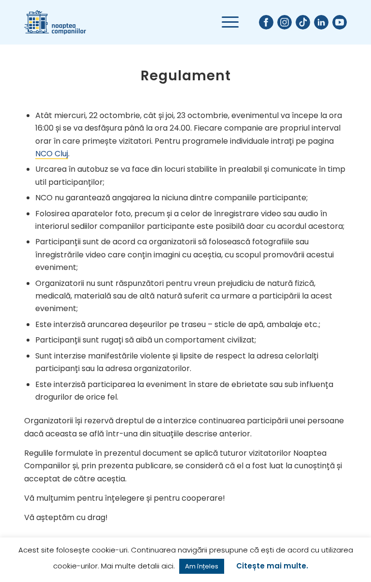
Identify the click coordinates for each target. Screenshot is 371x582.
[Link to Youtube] (339, 22)
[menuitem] (225, 22)
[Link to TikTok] (303, 22)
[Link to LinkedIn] (321, 22)
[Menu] (225, 22)
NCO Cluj (51, 153)
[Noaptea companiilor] (55, 22)
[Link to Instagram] (284, 22)
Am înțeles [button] (201, 566)
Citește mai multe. (272, 566)
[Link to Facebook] (266, 22)
